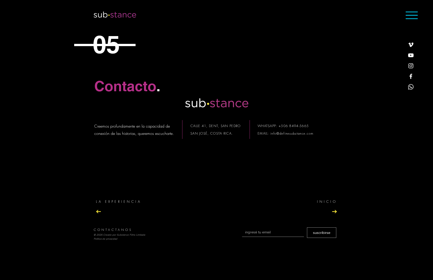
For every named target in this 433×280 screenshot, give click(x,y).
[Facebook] (410, 76)
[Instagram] (410, 65)
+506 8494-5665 (294, 126)
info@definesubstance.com (291, 133)
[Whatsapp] (410, 86)
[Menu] (411, 15)
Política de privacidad (105, 238)
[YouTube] (410, 55)
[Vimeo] (410, 44)
